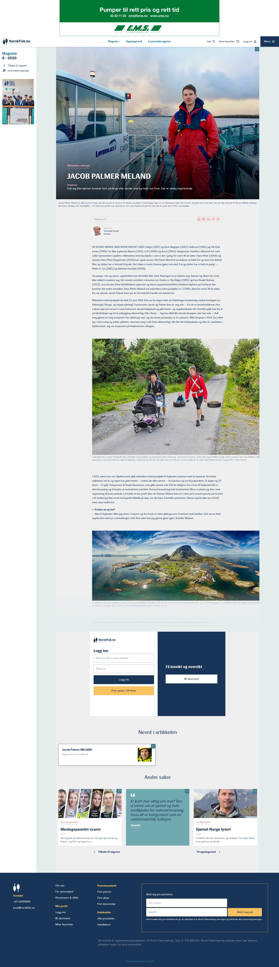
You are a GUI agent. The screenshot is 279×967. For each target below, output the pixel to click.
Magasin (113, 41)
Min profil (61, 906)
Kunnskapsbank (106, 885)
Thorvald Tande (111, 231)
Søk (209, 41)
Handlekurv (104, 924)
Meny (267, 41)
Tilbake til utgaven (17, 65)
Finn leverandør (106, 904)
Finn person (104, 891)
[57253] (255, 791)
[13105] (153, 746)
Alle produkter (106, 918)
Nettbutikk (104, 912)
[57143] (187, 791)
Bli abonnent (191, 678)
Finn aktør (103, 897)
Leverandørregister (159, 41)
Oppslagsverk (134, 41)
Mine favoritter (227, 41)
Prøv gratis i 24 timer (123, 690)
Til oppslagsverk (206, 851)
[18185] (257, 49)
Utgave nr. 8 (100, 219)
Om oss (59, 885)
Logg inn (247, 41)
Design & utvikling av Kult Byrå (139, 961)
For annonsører (64, 891)
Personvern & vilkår (66, 897)
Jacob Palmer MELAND (77, 749)
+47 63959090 (21, 901)
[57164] (119, 791)
